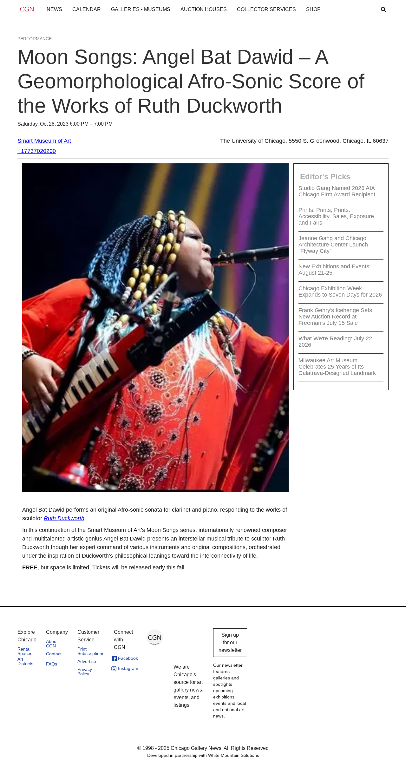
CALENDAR (86, 9)
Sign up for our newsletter (230, 642)
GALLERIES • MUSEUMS (140, 9)
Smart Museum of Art (44, 141)
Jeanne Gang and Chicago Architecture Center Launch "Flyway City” (333, 244)
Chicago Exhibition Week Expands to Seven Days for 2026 (340, 291)
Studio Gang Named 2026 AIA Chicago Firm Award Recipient (336, 191)
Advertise (86, 661)
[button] (54, 9)
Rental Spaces (24, 651)
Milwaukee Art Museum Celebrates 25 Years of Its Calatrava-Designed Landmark (337, 366)
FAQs (51, 664)
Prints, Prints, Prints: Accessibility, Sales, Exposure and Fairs (336, 216)
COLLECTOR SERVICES (266, 9)
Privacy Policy (84, 671)
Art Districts (25, 661)
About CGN (52, 643)
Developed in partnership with (203, 755)
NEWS (54, 9)
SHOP (313, 9)
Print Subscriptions (90, 651)
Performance (34, 38)
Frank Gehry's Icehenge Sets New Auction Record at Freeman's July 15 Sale (335, 316)
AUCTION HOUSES (203, 9)
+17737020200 (36, 151)
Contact (54, 654)
